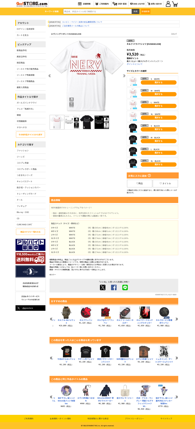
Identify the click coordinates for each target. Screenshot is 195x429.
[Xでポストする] (102, 289)
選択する (159, 82)
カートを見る (23, 35)
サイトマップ (166, 418)
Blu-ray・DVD (23, 212)
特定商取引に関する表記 (98, 418)
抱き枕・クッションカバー (29, 187)
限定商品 (21, 62)
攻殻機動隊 (22, 121)
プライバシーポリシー (134, 418)
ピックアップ (24, 44)
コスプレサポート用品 (27, 169)
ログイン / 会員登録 (25, 28)
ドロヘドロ (22, 127)
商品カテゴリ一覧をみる (30, 231)
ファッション (23, 150)
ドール (20, 199)
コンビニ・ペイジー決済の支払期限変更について (82, 22)
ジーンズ (21, 156)
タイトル (166, 183)
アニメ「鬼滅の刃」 (26, 108)
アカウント (23, 23)
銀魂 (19, 115)
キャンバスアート (24, 181)
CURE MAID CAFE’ (24, 224)
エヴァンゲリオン (59, 33)
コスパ (174, 33)
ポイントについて (135, 64)
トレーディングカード (26, 193)
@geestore (27, 307)
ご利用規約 (29, 418)
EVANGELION (75, 33)
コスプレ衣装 (23, 162)
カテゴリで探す (26, 144)
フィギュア (22, 206)
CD (18, 218)
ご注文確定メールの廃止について (75, 25)
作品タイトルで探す (28, 96)
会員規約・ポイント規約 (60, 418)
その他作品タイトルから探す (30, 134)
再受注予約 (22, 56)
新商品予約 (22, 50)
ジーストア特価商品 (25, 81)
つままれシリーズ (24, 175)
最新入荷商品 (23, 87)
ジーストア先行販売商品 (27, 68)
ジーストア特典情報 (25, 75)
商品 (140, 183)
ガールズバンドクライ (27, 102)
